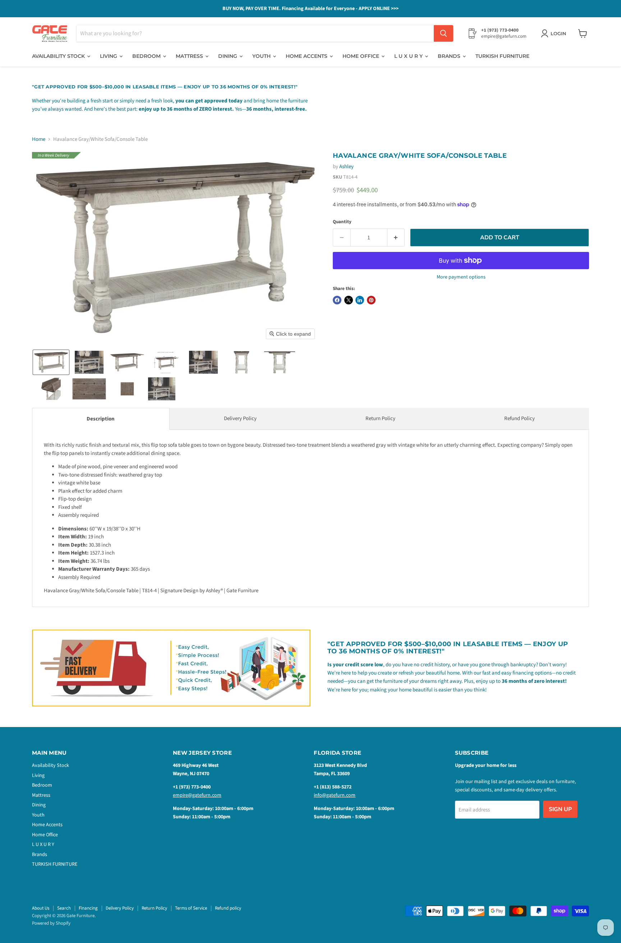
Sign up (560, 809)
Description (101, 419)
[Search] (443, 33)
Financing (88, 908)
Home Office (361, 56)
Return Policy (380, 418)
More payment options (461, 277)
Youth (262, 56)
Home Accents (307, 56)
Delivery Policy (240, 418)
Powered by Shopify (51, 923)
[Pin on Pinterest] (371, 300)
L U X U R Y (409, 56)
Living (109, 56)
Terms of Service (191, 908)
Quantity (342, 222)
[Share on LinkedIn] (359, 300)
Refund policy (228, 908)
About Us (40, 908)
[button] (51, 362)
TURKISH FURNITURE (502, 56)
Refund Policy (519, 418)
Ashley (346, 166)
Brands (450, 56)
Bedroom (147, 56)
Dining (228, 56)
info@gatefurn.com (334, 795)
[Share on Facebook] (337, 300)
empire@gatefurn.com (197, 795)
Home (38, 139)
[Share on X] (348, 300)
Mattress (190, 56)
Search (64, 908)
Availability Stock (59, 56)
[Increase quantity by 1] (396, 238)
